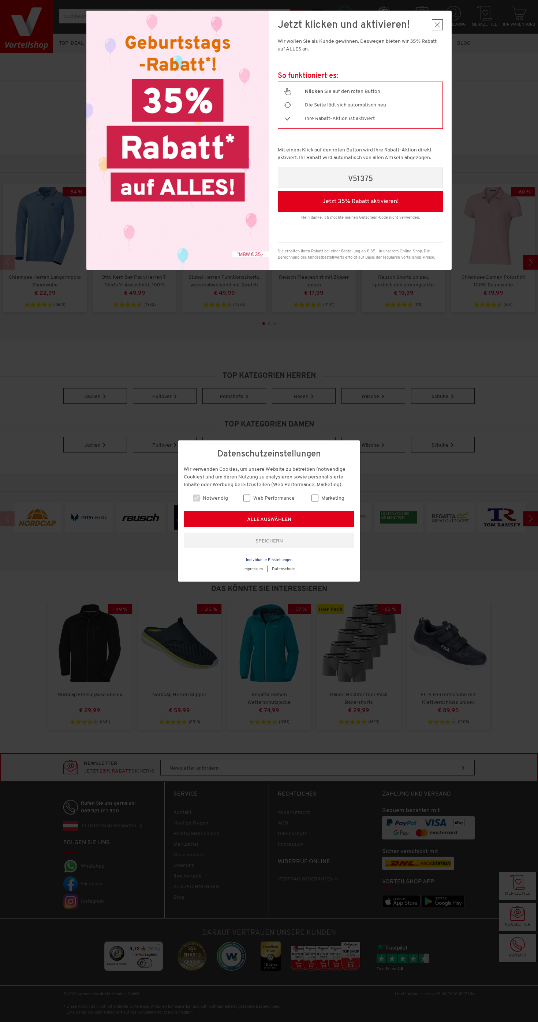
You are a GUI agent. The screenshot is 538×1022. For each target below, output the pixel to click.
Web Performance (273, 498)
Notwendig (215, 498)
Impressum (253, 569)
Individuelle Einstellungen (269, 560)
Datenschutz (283, 569)
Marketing (332, 498)
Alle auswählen (269, 519)
